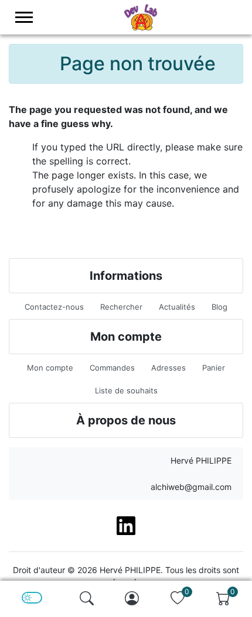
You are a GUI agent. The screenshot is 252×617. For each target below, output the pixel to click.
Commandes (112, 367)
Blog (219, 306)
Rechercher (121, 306)
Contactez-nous (54, 306)
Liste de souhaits (126, 390)
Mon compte (50, 367)
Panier (213, 367)
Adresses (168, 367)
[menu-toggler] (24, 17)
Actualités (177, 306)
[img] (87, 598)
